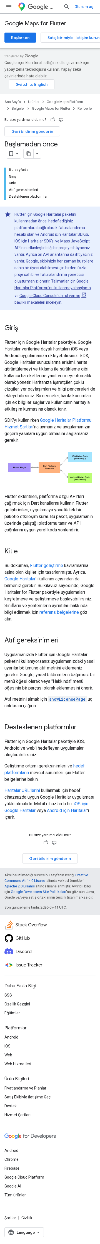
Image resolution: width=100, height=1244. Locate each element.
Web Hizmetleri (17, 1064)
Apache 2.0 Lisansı (19, 886)
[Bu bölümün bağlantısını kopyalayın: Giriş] (23, 328)
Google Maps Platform (65, 102)
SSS (8, 995)
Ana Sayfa (12, 102)
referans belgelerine (59, 612)
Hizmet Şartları (17, 1115)
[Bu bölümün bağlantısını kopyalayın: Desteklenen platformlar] (82, 727)
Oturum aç (83, 6)
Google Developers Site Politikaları (38, 892)
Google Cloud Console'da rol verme (49, 295)
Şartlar (10, 1218)
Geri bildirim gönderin (32, 131)
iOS (7, 1046)
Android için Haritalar (67, 810)
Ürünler (33, 102)
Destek (10, 1106)
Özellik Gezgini (17, 1004)
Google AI (12, 1186)
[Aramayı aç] (66, 6)
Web (8, 1055)
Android (11, 1037)
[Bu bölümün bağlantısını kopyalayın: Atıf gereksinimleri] (64, 640)
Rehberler (85, 108)
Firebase (11, 1168)
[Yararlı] (53, 120)
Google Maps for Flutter (35, 23)
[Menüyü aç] (8, 6)
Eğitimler (12, 1013)
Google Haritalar (20, 578)
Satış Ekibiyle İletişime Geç (27, 1097)
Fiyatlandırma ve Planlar (25, 1088)
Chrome (11, 1159)
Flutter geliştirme (46, 565)
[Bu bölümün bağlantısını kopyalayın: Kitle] (23, 551)
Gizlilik (26, 1218)
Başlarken (20, 37)
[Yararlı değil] (61, 120)
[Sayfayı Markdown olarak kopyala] (29, 153)
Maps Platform (54, 7)
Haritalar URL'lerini (22, 790)
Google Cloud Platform (24, 1177)
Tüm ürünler (15, 1195)
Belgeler (18, 108)
